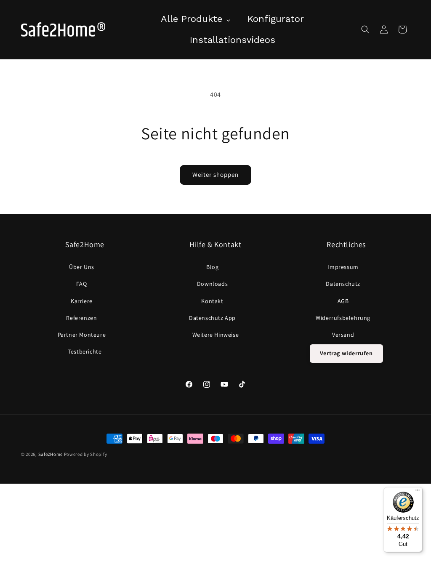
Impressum (342, 267)
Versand (343, 334)
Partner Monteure (82, 334)
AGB (343, 301)
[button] (365, 29)
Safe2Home (50, 454)
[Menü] (417, 492)
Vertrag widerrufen (346, 353)
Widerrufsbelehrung (343, 318)
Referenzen (81, 318)
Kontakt (212, 301)
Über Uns (81, 267)
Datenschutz (343, 284)
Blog (212, 267)
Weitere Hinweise (215, 334)
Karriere (82, 301)
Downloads (212, 284)
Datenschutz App (212, 318)
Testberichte (84, 351)
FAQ (81, 284)
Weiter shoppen (215, 174)
